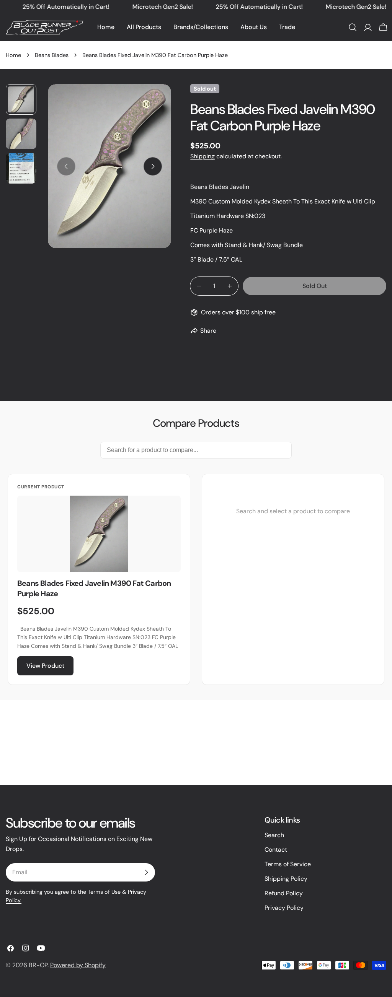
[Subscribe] (146, 872)
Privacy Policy (284, 908)
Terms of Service (288, 864)
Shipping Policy (286, 879)
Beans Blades (52, 55)
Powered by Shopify (78, 965)
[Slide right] (153, 166)
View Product (45, 666)
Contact (276, 850)
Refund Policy (284, 893)
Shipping (202, 156)
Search (274, 835)
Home (13, 55)
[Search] (352, 27)
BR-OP (38, 965)
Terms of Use (104, 891)
